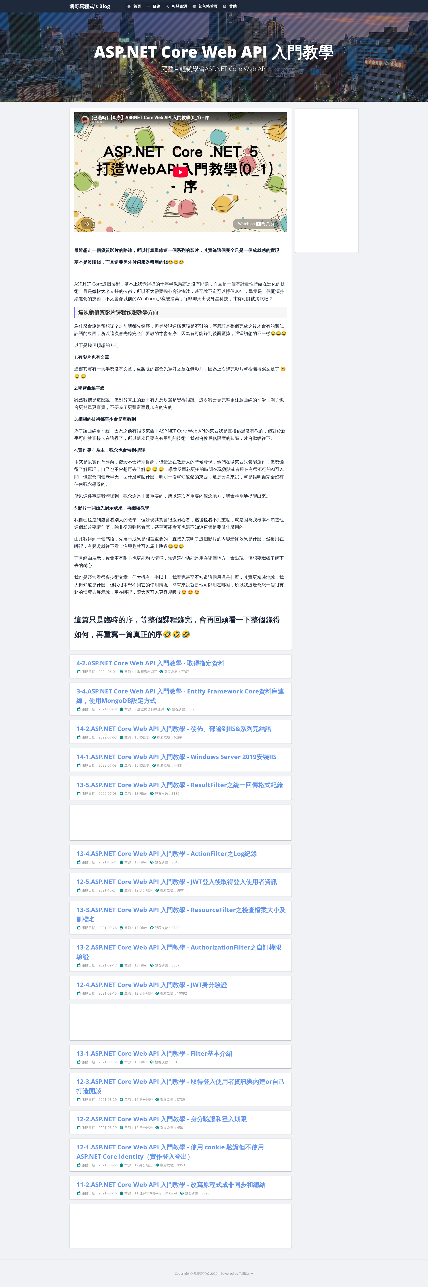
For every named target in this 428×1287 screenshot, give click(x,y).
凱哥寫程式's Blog (90, 6)
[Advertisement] (180, 822)
